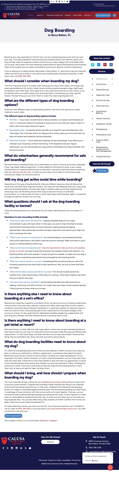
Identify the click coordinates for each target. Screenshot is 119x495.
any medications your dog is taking (52, 382)
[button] (114, 15)
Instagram (53, 420)
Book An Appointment (13, 416)
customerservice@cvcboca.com (105, 6)
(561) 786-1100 (99, 4)
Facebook (44, 420)
